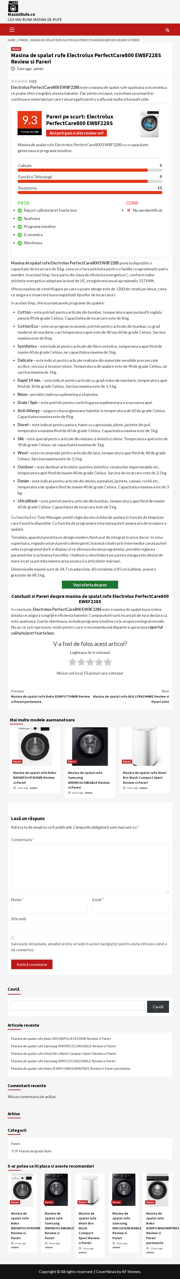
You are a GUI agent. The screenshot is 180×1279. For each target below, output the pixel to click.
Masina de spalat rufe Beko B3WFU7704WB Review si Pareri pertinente (50, 696)
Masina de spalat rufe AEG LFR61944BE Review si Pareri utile (131, 696)
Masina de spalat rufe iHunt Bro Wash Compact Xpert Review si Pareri (145, 777)
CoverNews (106, 1271)
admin (38, 68)
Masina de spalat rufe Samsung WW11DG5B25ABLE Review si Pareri (63, 1061)
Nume (17, 899)
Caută (14, 989)
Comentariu (22, 839)
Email (98, 899)
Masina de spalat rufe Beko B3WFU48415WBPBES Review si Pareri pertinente (70, 1068)
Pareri (16, 49)
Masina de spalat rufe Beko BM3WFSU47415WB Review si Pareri (34, 777)
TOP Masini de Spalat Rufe (31, 1151)
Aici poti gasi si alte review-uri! (76, 133)
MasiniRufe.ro (21, 14)
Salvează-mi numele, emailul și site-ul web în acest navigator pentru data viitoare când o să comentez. (89, 946)
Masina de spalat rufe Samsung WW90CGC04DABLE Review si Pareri (63, 1046)
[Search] (167, 30)
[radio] (72, 663)
